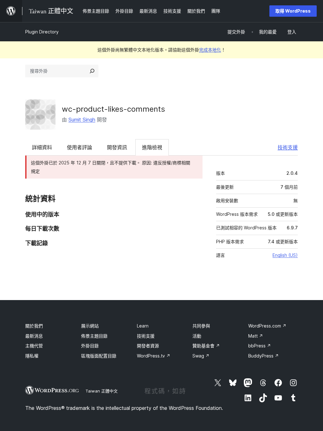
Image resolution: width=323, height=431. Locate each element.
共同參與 (201, 325)
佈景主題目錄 (94, 336)
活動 (196, 336)
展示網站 (90, 325)
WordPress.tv (153, 355)
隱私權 (31, 355)
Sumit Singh (81, 119)
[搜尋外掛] (92, 71)
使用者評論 (79, 147)
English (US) (285, 255)
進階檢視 (152, 147)
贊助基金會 (206, 345)
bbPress (259, 345)
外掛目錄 (90, 345)
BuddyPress (263, 355)
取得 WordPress (293, 11)
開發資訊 (117, 147)
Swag (200, 355)
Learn (143, 325)
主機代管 (34, 345)
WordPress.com (267, 325)
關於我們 (34, 325)
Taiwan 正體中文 (101, 390)
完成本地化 (210, 49)
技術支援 (288, 147)
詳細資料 (42, 147)
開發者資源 (148, 345)
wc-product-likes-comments (113, 109)
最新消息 (34, 336)
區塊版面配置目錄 (98, 355)
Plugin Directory (42, 31)
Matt (255, 336)
